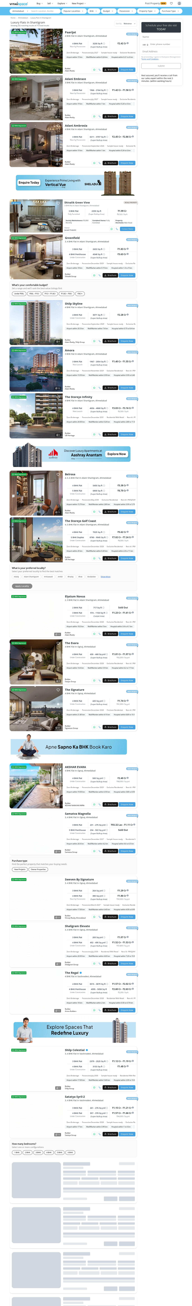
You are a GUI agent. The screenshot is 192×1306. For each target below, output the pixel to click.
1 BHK (16, 1152)
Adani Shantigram (31, 576)
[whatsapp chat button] (94, 69)
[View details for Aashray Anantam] (73, 454)
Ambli (60, 576)
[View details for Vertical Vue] (73, 183)
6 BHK (70, 1152)
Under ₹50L (19, 293)
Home (13, 18)
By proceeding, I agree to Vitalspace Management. (160, 58)
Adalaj (16, 576)
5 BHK (59, 1152)
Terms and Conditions (150, 59)
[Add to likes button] (58, 203)
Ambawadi (48, 576)
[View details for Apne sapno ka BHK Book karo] (73, 747)
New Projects (19, 869)
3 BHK (38, 1152)
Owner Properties (38, 869)
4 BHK (48, 1152)
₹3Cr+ (80, 293)
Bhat (80, 576)
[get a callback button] (99, 69)
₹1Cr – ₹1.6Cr (50, 293)
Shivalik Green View (77, 202)
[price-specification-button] (128, 43)
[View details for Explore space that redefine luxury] (73, 1030)
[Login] (179, 3)
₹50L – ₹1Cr (34, 293)
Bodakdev (91, 576)
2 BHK (27, 1152)
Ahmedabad (18, 11)
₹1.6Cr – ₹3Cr (66, 293)
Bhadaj (70, 576)
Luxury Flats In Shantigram (40, 18)
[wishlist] (171, 3)
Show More (105, 576)
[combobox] (126, 23)
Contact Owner (127, 229)
